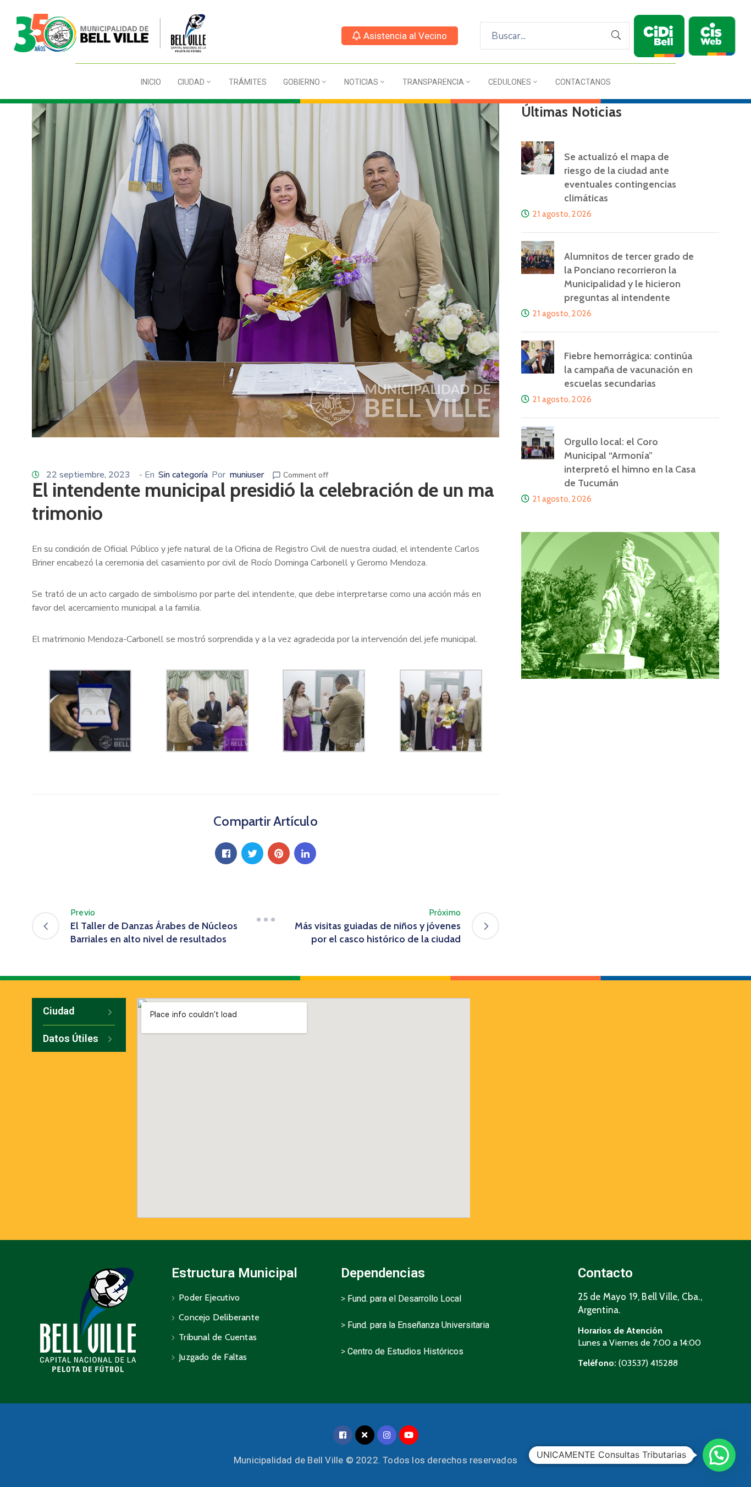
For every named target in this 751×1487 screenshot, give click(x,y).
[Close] (364, 1435)
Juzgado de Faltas (213, 1357)
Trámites (248, 82)
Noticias (361, 82)
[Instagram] (386, 1435)
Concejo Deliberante (219, 1317)
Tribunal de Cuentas (218, 1337)
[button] (399, 35)
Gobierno (301, 82)
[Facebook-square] (342, 1435)
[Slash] (265, 919)
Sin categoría (183, 475)
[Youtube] (408, 1435)
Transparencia (433, 82)
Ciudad (191, 82)
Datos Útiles (70, 1038)
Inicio (151, 82)
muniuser (246, 475)
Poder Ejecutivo (209, 1297)
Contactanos (583, 82)
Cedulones (509, 82)
